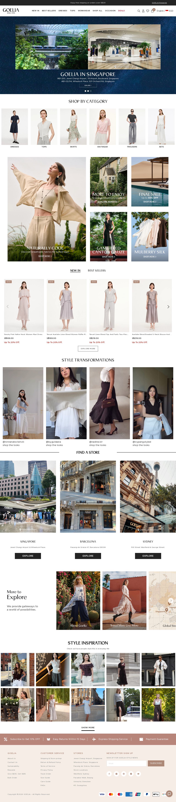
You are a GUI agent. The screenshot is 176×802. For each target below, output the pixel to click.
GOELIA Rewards (159, 3)
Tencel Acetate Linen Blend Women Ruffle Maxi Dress (70, 334)
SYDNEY (148, 541)
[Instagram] (116, 773)
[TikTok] (131, 773)
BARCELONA (88, 541)
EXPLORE (28, 556)
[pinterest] (123, 773)
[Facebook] (109, 773)
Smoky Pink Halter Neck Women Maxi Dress (23, 334)
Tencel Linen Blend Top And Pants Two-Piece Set (110, 334)
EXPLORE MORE (88, 348)
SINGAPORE (28, 541)
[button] (171, 600)
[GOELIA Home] (11, 11)
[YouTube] (138, 773)
